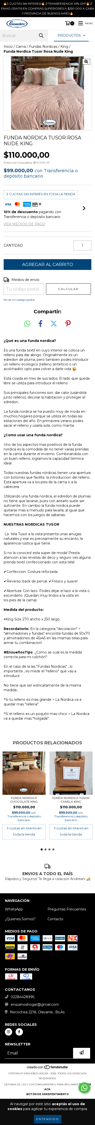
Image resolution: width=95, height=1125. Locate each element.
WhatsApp (14, 909)
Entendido (47, 1119)
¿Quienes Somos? (20, 919)
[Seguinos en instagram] (8, 1032)
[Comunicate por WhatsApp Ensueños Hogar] (84, 1087)
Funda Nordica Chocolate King (24, 799)
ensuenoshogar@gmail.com (35, 1004)
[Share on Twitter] (53, 324)
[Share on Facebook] (40, 324)
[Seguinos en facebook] (19, 1032)
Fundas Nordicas (43, 46)
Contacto (55, 919)
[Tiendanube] (47, 1068)
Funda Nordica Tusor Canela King (71, 799)
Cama (21, 46)
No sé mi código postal (19, 300)
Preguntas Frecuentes (67, 909)
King (64, 46)
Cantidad (13, 245)
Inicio (8, 46)
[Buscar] (41, 35)
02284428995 (22, 997)
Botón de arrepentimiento (47, 1094)
